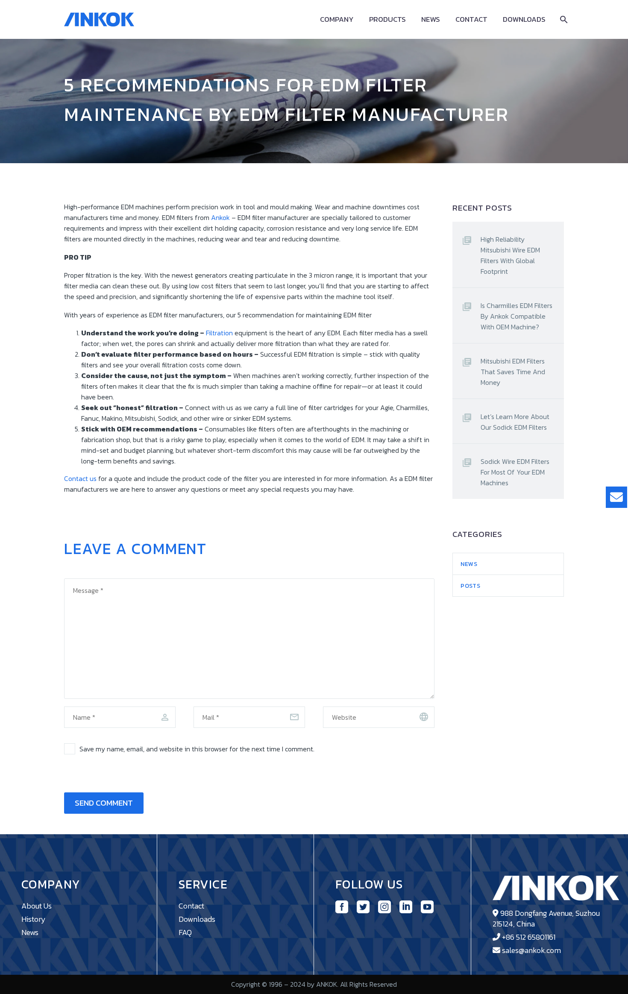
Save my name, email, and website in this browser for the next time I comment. (196, 749)
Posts (471, 585)
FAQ (185, 932)
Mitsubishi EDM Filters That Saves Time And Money (513, 371)
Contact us (80, 478)
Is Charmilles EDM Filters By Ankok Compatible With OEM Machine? (516, 316)
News (430, 19)
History (33, 919)
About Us (36, 906)
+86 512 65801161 (528, 937)
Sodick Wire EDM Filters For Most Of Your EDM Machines (515, 472)
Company (337, 19)
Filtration (219, 333)
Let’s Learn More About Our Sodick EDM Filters (515, 421)
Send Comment (104, 803)
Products (387, 19)
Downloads (524, 19)
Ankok (220, 217)
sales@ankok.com (531, 950)
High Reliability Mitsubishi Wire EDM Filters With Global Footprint (510, 255)
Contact (471, 19)
